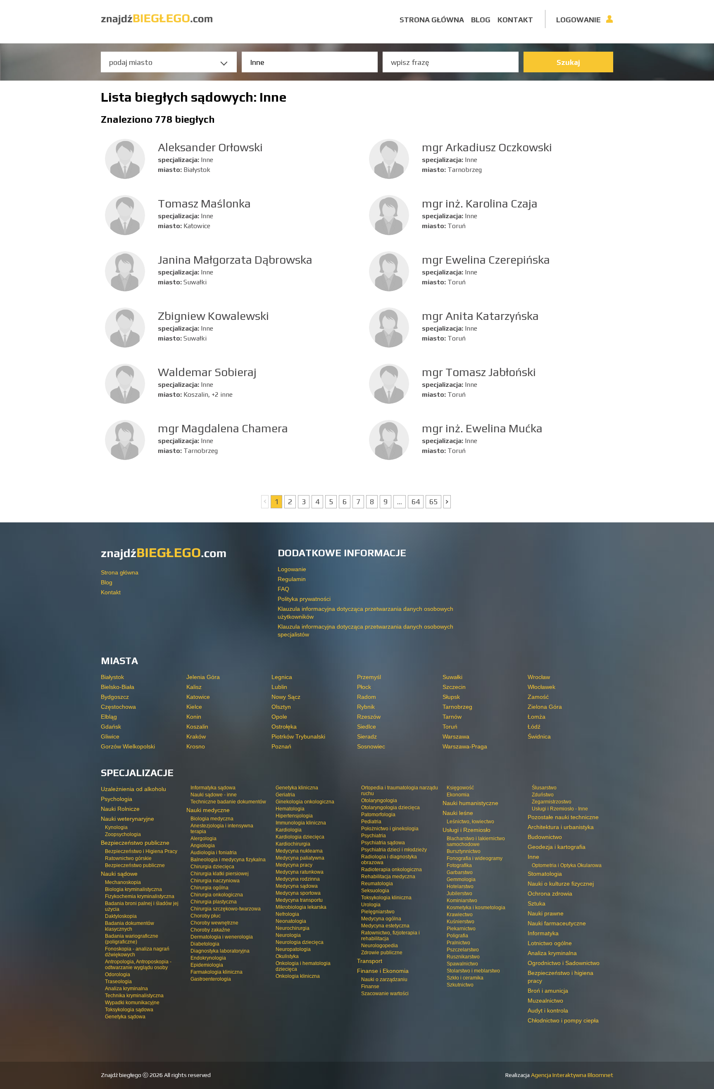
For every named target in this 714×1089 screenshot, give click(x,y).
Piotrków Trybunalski (298, 736)
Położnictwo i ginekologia (390, 829)
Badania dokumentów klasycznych (129, 926)
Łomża (536, 716)
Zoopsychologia (123, 834)
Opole (279, 716)
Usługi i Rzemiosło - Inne (560, 809)
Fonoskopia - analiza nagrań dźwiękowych (137, 952)
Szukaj (568, 62)
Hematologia (290, 809)
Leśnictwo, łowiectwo (470, 821)
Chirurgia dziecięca (212, 867)
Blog (480, 19)
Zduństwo (543, 795)
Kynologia (116, 827)
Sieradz (367, 736)
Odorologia (117, 974)
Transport (369, 961)
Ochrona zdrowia (550, 893)
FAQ (283, 589)
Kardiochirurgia (293, 844)
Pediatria (371, 821)
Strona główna (432, 19)
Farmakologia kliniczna (216, 972)
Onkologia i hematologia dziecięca (303, 966)
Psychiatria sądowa (383, 843)
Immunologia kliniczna (301, 823)
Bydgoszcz (115, 696)
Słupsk (451, 696)
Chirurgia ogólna (209, 888)
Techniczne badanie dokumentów (228, 802)
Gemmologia (461, 879)
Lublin (279, 687)
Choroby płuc (205, 916)
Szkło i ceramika (465, 978)
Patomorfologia (378, 814)
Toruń (450, 726)
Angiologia (202, 845)
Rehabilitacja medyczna (388, 876)
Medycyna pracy (294, 865)
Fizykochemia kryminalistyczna (139, 896)
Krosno (195, 746)
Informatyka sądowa (213, 788)
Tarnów (452, 716)
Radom (366, 696)
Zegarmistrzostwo (551, 802)
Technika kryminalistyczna (134, 995)
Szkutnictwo (460, 985)
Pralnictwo (458, 943)
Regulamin (292, 579)
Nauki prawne (546, 913)
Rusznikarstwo (463, 957)
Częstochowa (118, 706)
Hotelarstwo (460, 886)
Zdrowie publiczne (381, 953)
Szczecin (454, 687)
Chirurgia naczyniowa (215, 881)
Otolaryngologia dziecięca (390, 807)
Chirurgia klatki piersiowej (219, 874)
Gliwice (110, 736)
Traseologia (118, 981)
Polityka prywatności (304, 599)
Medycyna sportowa (298, 893)
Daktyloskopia (121, 916)
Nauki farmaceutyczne (557, 923)
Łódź (534, 726)
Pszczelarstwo (463, 950)
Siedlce (366, 726)
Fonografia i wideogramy (474, 858)
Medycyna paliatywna (300, 858)
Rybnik (366, 706)
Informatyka (543, 933)
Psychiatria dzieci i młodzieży (394, 850)
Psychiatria (373, 836)
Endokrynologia (208, 958)
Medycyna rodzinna (298, 879)
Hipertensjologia (294, 816)
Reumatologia (377, 883)
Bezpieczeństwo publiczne (135, 865)
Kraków (196, 736)
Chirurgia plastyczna (213, 902)
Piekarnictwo (461, 929)
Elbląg (109, 716)
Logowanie (578, 19)
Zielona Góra (545, 706)
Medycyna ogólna (381, 919)
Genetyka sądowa (125, 1017)
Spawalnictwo (462, 964)
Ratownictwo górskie (128, 858)
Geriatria (285, 795)
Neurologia (288, 935)
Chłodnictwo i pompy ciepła (563, 1020)
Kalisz (194, 687)
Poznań (281, 746)
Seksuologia (375, 891)
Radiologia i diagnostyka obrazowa (389, 859)
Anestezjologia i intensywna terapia (221, 828)
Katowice (198, 696)
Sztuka (536, 903)
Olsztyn (281, 706)
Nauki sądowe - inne (213, 795)
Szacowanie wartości (385, 993)
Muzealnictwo (545, 1000)
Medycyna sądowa (297, 886)
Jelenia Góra (203, 677)
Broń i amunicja (548, 990)
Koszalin (197, 726)
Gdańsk (111, 726)
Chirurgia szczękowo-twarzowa (225, 909)
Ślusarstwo (544, 788)
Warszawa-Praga (465, 746)
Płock (364, 687)
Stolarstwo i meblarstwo (473, 971)
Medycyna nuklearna (299, 851)
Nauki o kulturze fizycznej (561, 883)
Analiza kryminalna (126, 988)
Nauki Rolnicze (120, 808)
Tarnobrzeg (457, 706)
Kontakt (515, 19)
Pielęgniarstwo (378, 912)
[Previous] (265, 501)
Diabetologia (204, 944)
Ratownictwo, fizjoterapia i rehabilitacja (390, 935)
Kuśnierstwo (460, 922)
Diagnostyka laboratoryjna (220, 951)
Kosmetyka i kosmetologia (476, 907)
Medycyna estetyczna (385, 926)
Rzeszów (369, 716)
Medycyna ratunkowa (300, 872)
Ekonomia (458, 795)
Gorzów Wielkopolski (128, 746)
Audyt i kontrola (548, 1010)
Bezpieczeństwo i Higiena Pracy (141, 851)
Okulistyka (287, 956)
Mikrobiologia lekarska (301, 907)
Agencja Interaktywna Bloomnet (571, 1075)
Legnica (281, 677)
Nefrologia (287, 914)
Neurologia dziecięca (300, 942)
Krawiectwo (460, 914)
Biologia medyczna (211, 819)
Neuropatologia (293, 949)
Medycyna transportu (299, 900)
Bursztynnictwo (464, 851)
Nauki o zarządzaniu (384, 979)
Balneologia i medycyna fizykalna (228, 860)
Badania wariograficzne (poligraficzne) (131, 939)
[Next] (447, 501)
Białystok (112, 677)
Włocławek (541, 687)
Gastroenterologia (210, 979)
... (399, 501)
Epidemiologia (206, 965)
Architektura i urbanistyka (561, 827)
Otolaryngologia (379, 800)
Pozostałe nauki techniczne (563, 817)
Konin (193, 716)
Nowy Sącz (285, 696)
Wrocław (539, 677)
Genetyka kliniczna (297, 788)
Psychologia (116, 799)
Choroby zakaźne (210, 930)
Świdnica (539, 736)
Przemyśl (369, 677)
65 (433, 501)
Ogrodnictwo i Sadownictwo (564, 963)
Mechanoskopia (123, 882)
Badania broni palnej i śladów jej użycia (141, 906)
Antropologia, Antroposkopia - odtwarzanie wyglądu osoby (138, 964)
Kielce (194, 706)
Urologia (371, 905)
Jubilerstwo (459, 893)
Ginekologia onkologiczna (305, 802)
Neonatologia (291, 921)
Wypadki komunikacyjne (132, 1003)
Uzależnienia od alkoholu (133, 789)
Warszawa (456, 736)
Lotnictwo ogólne (550, 943)
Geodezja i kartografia (556, 847)
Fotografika (459, 865)
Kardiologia (289, 830)
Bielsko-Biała (117, 687)
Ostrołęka (284, 726)
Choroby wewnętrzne (214, 923)
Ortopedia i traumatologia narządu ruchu (399, 790)
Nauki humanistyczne (470, 803)
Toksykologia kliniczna (386, 898)
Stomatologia (545, 873)
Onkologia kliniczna (298, 976)
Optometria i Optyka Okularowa (567, 865)
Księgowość (460, 788)
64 (416, 501)
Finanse (370, 986)
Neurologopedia (379, 945)
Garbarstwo (460, 872)
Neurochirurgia (292, 928)
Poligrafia (457, 936)
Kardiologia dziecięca (300, 837)
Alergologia (203, 838)
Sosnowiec (371, 746)
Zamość (538, 696)
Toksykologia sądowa (129, 1010)
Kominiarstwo (462, 900)
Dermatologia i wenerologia (221, 937)
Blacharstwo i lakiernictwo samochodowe (476, 841)
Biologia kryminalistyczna (133, 889)
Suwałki (452, 677)
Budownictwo (545, 837)
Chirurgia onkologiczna (216, 895)
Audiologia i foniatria (213, 852)
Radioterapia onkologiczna (391, 869)
